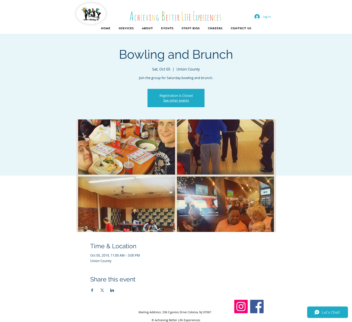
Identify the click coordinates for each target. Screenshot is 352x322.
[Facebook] (257, 306)
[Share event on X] (102, 290)
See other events (176, 100)
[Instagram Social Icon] (241, 306)
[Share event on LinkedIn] (112, 290)
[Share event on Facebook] (92, 290)
